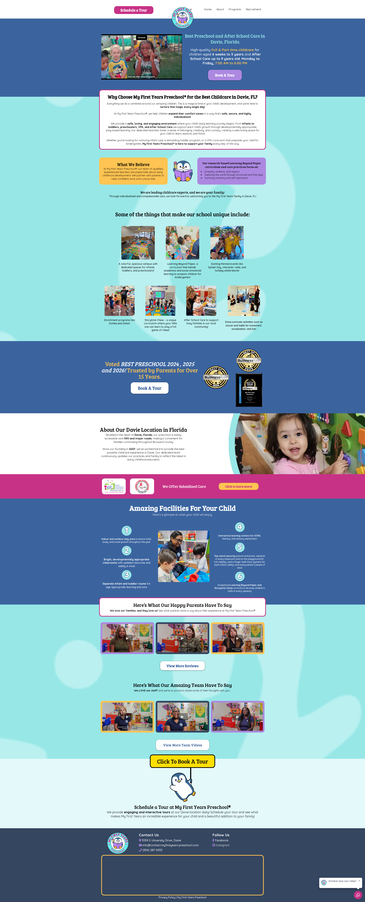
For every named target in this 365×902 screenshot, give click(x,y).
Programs (235, 9)
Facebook (221, 840)
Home (208, 9)
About (220, 9)
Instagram (223, 845)
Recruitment (253, 9)
